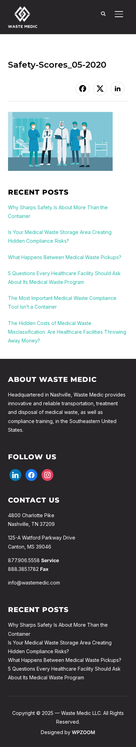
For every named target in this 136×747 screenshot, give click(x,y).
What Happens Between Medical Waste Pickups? (64, 660)
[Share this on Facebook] (83, 89)
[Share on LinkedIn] (117, 89)
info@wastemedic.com (34, 583)
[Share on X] (100, 89)
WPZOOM (83, 732)
